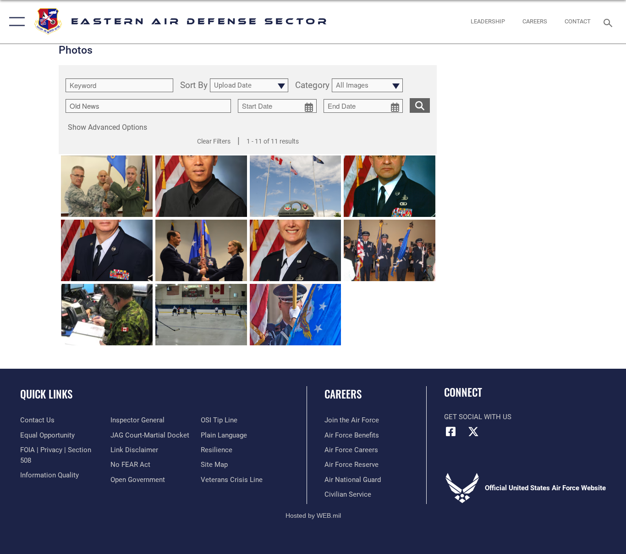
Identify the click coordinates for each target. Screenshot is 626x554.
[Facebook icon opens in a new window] (451, 431)
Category (312, 85)
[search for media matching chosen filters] (420, 105)
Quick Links (46, 394)
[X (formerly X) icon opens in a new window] (473, 431)
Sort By (194, 85)
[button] (15, 22)
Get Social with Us (477, 417)
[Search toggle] (609, 22)
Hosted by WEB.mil (313, 515)
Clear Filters (214, 141)
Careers (343, 394)
